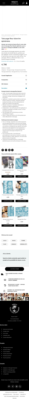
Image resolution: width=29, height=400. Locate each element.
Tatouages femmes (15, 34)
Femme (23, 240)
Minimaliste (23, 244)
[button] (4, 3)
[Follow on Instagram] (9, 150)
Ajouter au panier (8, 176)
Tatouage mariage (23, 34)
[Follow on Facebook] (6, 150)
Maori (13, 240)
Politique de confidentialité (11, 392)
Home (2, 34)
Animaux (13, 244)
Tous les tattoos (8, 34)
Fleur (4, 244)
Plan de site (16, 394)
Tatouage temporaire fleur (20, 69)
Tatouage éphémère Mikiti (13, 396)
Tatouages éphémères (6, 71)
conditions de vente (13, 285)
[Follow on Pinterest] (2, 150)
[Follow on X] (12, 150)
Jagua (4, 240)
